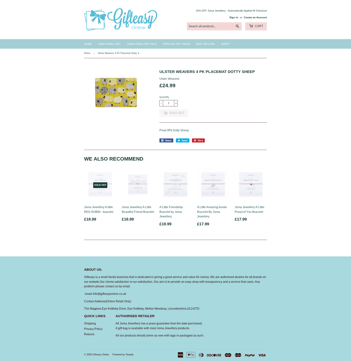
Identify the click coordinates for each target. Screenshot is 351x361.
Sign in (233, 17)
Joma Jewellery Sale (142, 43)
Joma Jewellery (109, 43)
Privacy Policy (93, 328)
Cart (258, 26)
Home (88, 43)
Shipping (90, 323)
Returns (89, 334)
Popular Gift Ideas (176, 43)
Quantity (164, 96)
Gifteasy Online (101, 354)
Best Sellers (205, 43)
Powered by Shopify (123, 354)
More (225, 43)
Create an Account (255, 17)
